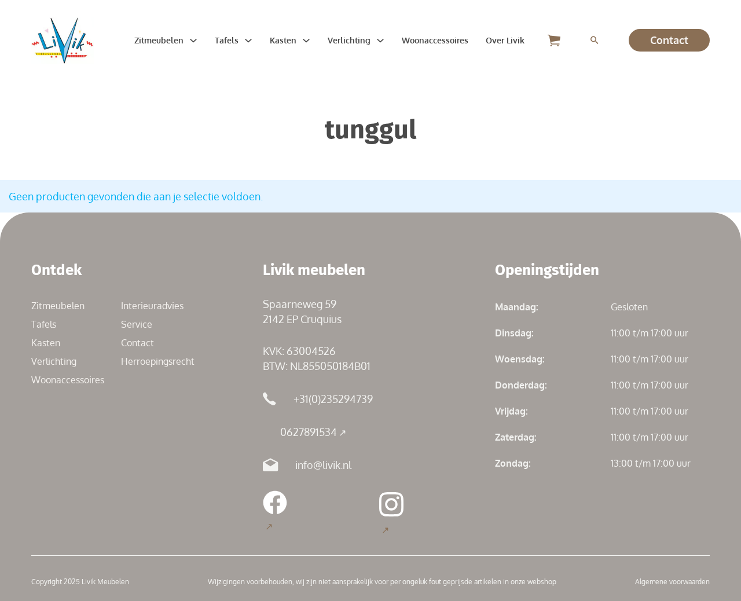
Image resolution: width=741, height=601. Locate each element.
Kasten (283, 40)
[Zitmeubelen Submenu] (193, 40)
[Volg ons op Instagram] (391, 513)
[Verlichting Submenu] (380, 40)
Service (136, 324)
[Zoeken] (594, 40)
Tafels (227, 40)
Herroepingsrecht (158, 361)
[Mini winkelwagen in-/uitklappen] (554, 40)
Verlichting (349, 40)
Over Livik (505, 40)
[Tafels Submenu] (248, 40)
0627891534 (308, 432)
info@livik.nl (323, 465)
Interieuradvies (152, 306)
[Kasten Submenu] (306, 40)
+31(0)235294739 (333, 399)
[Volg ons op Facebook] (275, 511)
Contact (669, 40)
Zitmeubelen (159, 40)
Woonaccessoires (435, 40)
